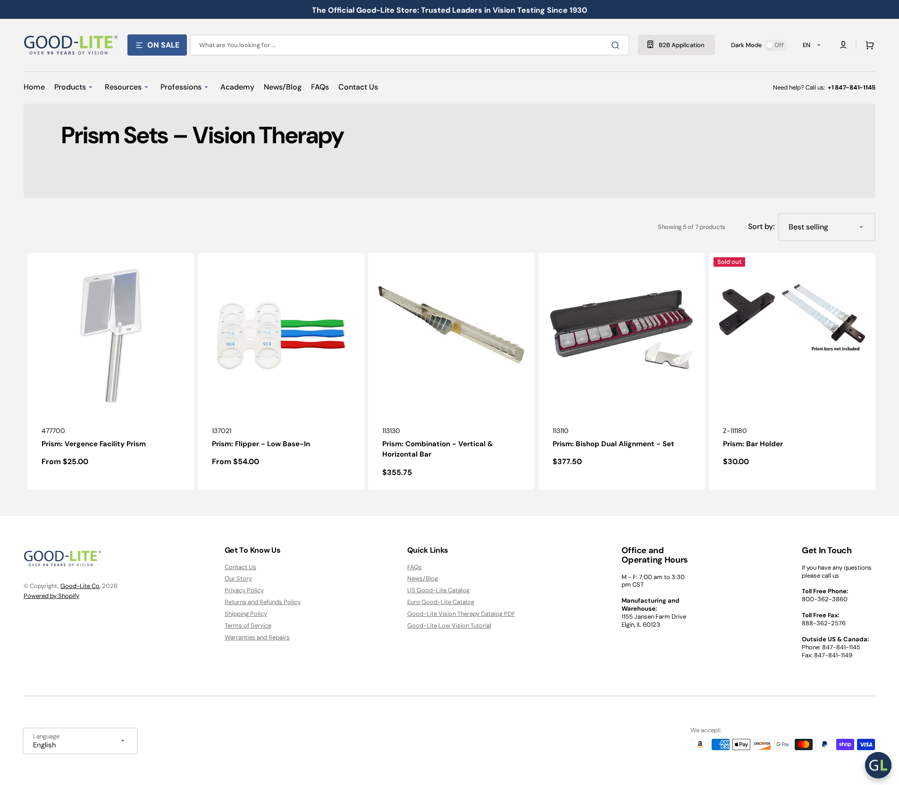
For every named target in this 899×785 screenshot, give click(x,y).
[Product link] (110, 371)
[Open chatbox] (878, 765)
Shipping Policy (246, 614)
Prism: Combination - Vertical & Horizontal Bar (437, 449)
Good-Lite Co (80, 586)
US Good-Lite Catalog (438, 590)
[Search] (617, 45)
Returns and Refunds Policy (263, 602)
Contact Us (240, 567)
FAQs (414, 567)
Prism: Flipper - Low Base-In (261, 444)
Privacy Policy (244, 590)
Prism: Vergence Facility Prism (94, 444)
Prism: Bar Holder (753, 444)
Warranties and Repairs (257, 637)
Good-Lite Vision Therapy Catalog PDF (461, 614)
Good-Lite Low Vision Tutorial (449, 625)
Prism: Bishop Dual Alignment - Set (613, 444)
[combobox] (410, 45)
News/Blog (422, 578)
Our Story (238, 578)
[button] (868, 45)
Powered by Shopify (51, 596)
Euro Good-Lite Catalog (440, 602)
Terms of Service (248, 625)
